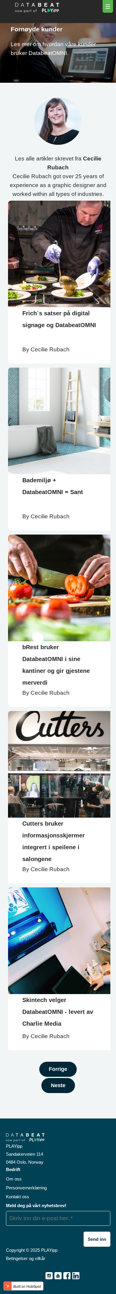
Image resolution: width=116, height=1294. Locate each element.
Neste (58, 1085)
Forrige (58, 1069)
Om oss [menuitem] (14, 1178)
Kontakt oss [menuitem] (17, 1196)
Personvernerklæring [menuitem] (26, 1187)
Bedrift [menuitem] (13, 1169)
